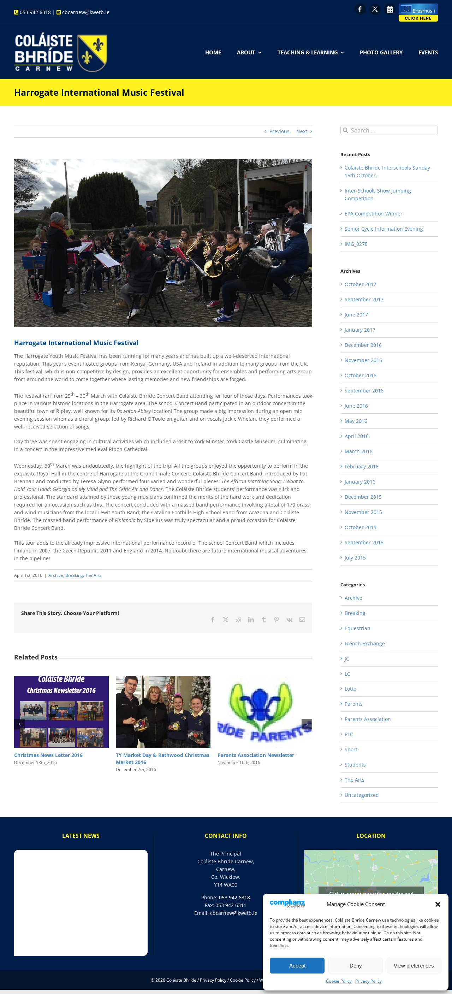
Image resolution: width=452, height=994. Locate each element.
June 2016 (356, 405)
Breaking (74, 575)
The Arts (93, 575)
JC (347, 658)
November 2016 (363, 360)
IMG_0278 (356, 244)
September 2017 (364, 299)
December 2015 (363, 496)
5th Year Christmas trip (144, 755)
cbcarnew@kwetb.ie (85, 12)
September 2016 (364, 390)
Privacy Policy (368, 981)
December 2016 (363, 345)
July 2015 (355, 557)
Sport (351, 749)
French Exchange (365, 643)
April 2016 (357, 436)
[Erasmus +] (418, 5)
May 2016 (356, 421)
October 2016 (360, 375)
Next (301, 131)
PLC (349, 734)
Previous (279, 131)
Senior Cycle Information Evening (384, 228)
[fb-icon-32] (360, 5)
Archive (55, 575)
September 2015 (364, 542)
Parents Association (368, 719)
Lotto (21, 755)
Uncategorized (362, 795)
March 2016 (359, 451)
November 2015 (363, 512)
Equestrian (357, 628)
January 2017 (360, 329)
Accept (297, 966)
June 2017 (356, 314)
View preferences (414, 966)
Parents (354, 703)
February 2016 (362, 466)
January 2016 (360, 481)
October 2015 (360, 527)
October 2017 (360, 284)
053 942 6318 (35, 12)
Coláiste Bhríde (181, 980)
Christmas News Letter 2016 (252, 755)
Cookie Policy (339, 981)
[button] (437, 904)
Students (355, 764)
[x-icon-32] (375, 5)
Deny (356, 966)
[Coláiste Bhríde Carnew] (60, 34)
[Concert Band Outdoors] (163, 243)
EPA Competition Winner (374, 213)
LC (347, 673)
